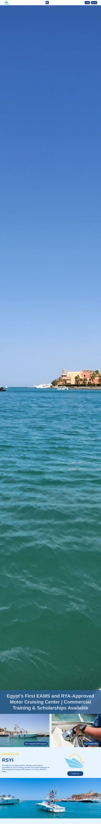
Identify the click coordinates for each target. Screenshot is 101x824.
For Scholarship (91, 744)
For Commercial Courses (36, 744)
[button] (47, 2)
